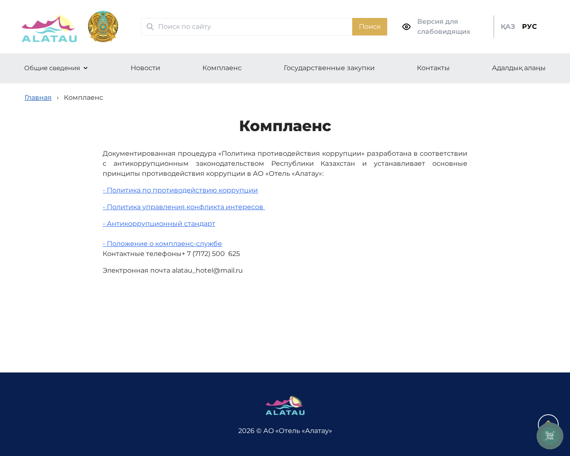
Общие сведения (52, 68)
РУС (529, 26)
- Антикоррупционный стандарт (159, 224)
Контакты (433, 68)
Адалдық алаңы (519, 68)
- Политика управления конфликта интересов (184, 207)
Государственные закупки (329, 68)
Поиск (370, 26)
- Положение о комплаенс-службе (162, 244)
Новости (145, 68)
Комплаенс (222, 68)
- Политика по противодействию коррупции (180, 190)
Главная (38, 97)
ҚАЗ (508, 26)
